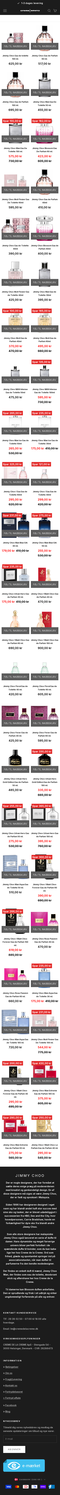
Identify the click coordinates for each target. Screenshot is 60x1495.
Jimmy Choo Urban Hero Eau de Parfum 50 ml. (15, 835)
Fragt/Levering (13, 1379)
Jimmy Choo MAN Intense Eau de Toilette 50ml (15, 391)
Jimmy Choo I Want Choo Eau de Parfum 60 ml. (15, 641)
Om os (8, 1373)
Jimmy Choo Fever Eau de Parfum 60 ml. (44, 734)
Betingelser (11, 1366)
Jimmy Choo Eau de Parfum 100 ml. (15, 103)
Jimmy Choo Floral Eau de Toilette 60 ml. (44, 688)
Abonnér (14, 1449)
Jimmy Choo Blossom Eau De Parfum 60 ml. (44, 150)
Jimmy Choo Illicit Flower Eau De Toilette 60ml (15, 201)
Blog (7, 1411)
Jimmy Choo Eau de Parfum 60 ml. (45, 57)
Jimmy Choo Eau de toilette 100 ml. (15, 57)
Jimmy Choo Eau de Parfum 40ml (45, 201)
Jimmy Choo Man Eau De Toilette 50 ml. (44, 103)
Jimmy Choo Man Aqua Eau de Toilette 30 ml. (44, 994)
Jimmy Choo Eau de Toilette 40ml (15, 247)
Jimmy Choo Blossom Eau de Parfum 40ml (44, 247)
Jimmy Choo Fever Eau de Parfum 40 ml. (15, 734)
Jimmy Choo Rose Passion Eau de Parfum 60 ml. (15, 994)
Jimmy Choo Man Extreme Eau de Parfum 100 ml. (44, 1092)
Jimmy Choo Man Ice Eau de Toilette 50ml (15, 442)
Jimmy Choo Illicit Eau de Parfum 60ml (44, 340)
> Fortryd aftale (12, 1398)
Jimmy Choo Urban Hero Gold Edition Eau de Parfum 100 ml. (44, 782)
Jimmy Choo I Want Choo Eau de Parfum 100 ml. (44, 641)
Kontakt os (11, 1385)
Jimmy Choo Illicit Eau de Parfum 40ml (15, 340)
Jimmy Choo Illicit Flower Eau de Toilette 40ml (15, 293)
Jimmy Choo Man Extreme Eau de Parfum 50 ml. (15, 1146)
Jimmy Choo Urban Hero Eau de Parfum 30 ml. (15, 595)
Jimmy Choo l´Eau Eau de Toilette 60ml (15, 493)
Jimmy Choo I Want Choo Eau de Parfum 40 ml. (44, 595)
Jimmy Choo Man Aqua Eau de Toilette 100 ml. (15, 1041)
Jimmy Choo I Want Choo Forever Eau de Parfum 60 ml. (44, 887)
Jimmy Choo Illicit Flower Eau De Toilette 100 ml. (44, 1041)
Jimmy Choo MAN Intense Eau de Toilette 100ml (44, 391)
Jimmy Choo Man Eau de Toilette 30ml (44, 293)
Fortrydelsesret (14, 1391)
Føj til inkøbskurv (15, 46)
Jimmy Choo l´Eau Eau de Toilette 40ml (44, 493)
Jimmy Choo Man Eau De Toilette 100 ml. (15, 150)
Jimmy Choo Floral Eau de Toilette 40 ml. (15, 688)
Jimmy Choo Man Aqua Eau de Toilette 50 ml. (15, 886)
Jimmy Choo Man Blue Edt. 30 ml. (15, 544)
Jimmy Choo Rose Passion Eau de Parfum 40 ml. (44, 940)
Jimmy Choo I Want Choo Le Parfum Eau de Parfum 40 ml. (44, 1146)
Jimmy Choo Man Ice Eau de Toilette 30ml (44, 442)
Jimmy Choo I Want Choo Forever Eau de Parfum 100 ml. (15, 942)
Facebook (10, 1405)
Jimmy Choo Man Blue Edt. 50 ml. (44, 544)
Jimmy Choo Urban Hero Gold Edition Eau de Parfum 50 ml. (15, 782)
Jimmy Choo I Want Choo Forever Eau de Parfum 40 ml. (15, 1093)
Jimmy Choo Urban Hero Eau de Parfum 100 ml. (44, 835)
